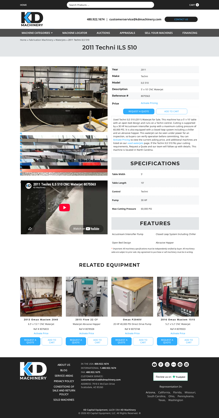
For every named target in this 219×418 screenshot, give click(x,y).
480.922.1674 (96, 19)
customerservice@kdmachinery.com (135, 19)
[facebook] (186, 364)
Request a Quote (139, 111)
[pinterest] (167, 364)
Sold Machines (63, 399)
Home (23, 39)
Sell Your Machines (159, 33)
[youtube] (154, 364)
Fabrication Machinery (41, 39)
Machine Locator (74, 33)
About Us (64, 365)
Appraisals (127, 33)
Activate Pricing (149, 102)
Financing (189, 33)
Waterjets (60, 39)
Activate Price (41, 333)
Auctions (103, 33)
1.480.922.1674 (108, 367)
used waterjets (135, 143)
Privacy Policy (64, 381)
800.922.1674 (102, 363)
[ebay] (180, 364)
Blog (63, 370)
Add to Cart (171, 111)
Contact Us (181, 19)
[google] (160, 364)
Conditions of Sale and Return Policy (64, 390)
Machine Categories (36, 33)
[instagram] (173, 364)
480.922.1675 (93, 372)
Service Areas (64, 375)
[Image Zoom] (21, 133)
